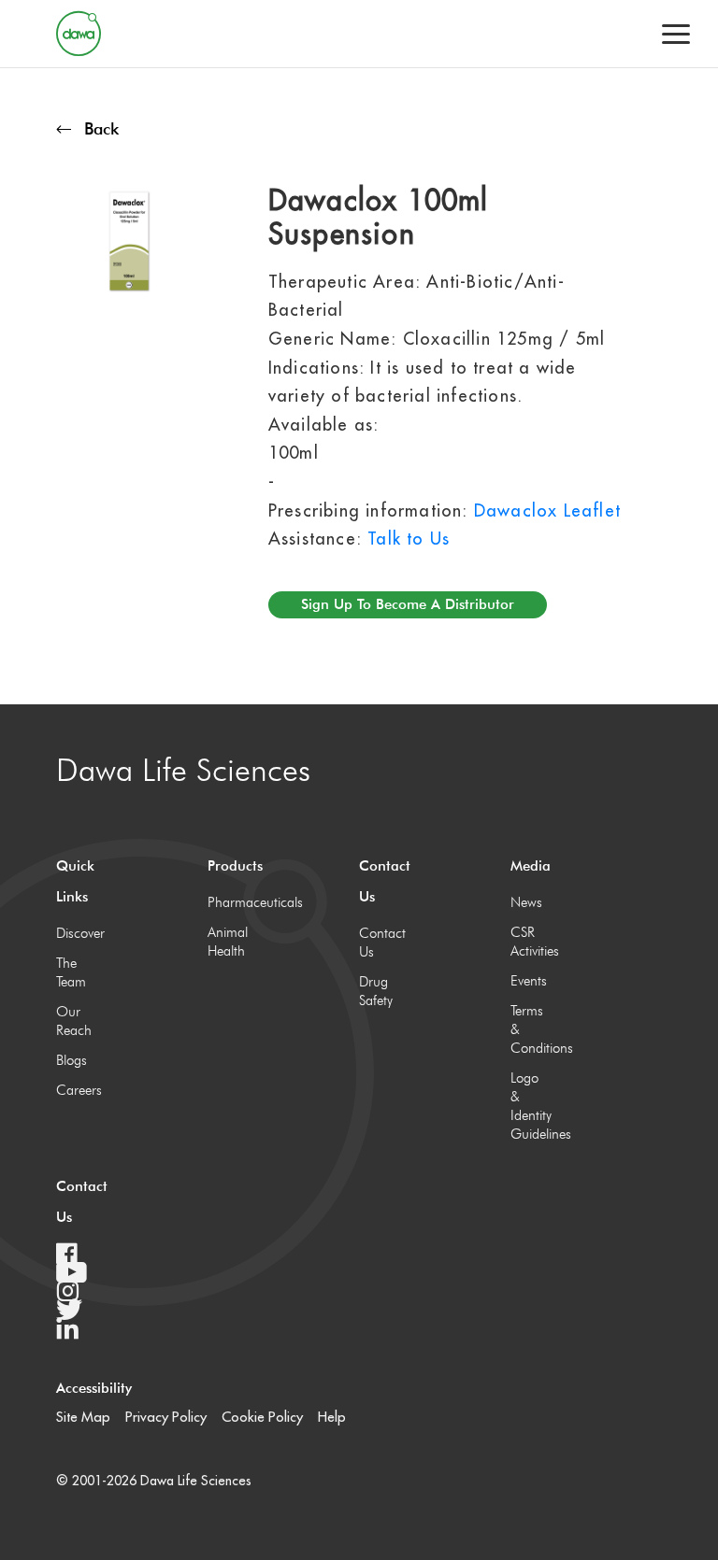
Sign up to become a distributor (407, 604)
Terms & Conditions (529, 1029)
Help (332, 1416)
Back (101, 128)
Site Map (83, 1416)
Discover (75, 933)
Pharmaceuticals (227, 902)
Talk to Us (408, 538)
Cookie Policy (262, 1416)
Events (528, 980)
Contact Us (378, 942)
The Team (71, 972)
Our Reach (74, 1021)
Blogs (71, 1060)
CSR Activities (529, 941)
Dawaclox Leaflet (547, 510)
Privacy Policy (166, 1416)
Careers (75, 1090)
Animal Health (227, 941)
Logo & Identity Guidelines (529, 1106)
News (526, 902)
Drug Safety (376, 991)
